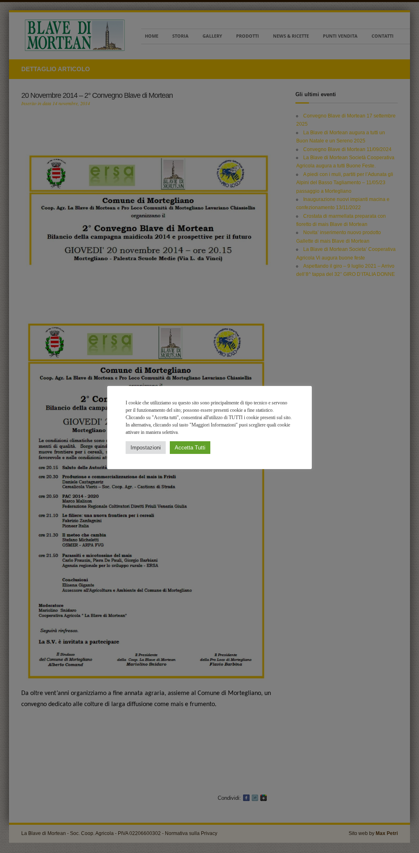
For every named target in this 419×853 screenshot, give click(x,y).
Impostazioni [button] (146, 448)
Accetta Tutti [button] (190, 448)
